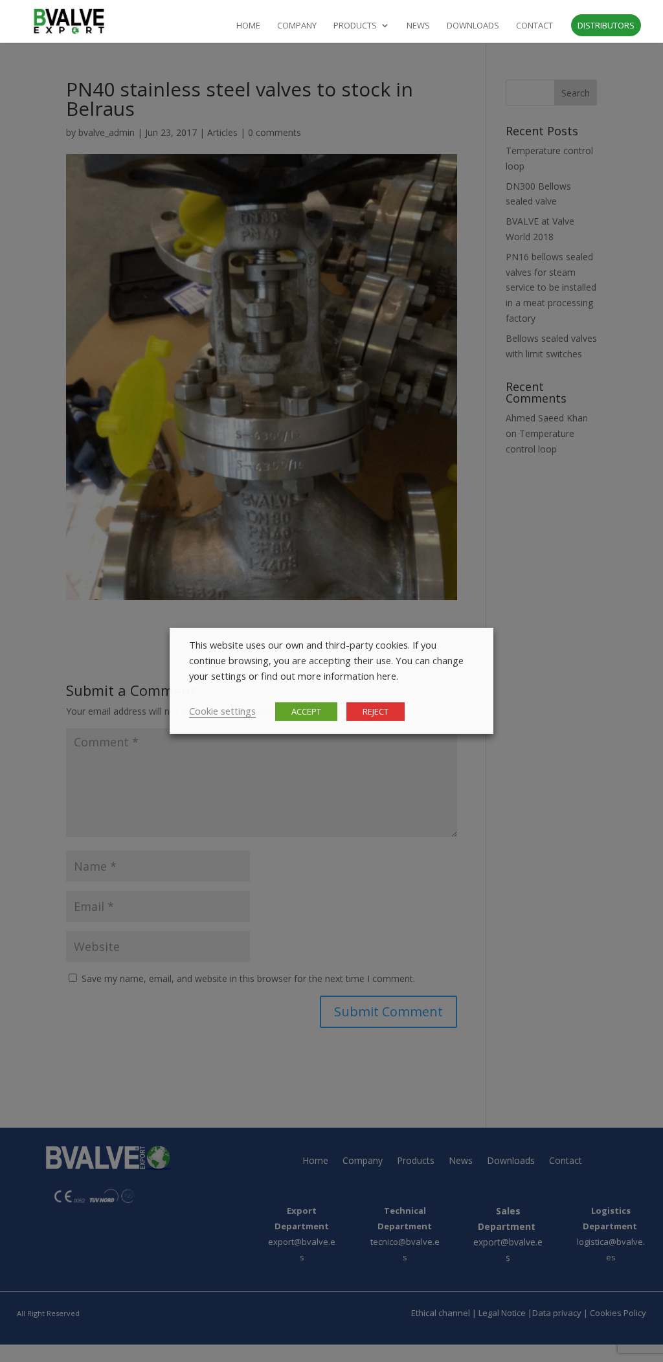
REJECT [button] (375, 711)
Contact (534, 26)
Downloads (473, 26)
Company (297, 26)
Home (248, 26)
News (418, 26)
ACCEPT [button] (306, 711)
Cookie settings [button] (222, 710)
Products (355, 26)
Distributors (606, 25)
